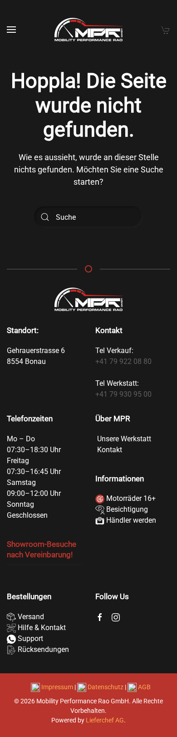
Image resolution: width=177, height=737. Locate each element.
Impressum (57, 687)
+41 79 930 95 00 (123, 394)
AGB (144, 687)
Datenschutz (105, 687)
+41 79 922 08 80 (123, 361)
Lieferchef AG (105, 720)
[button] (11, 29)
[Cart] (165, 29)
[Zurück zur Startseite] (88, 29)
